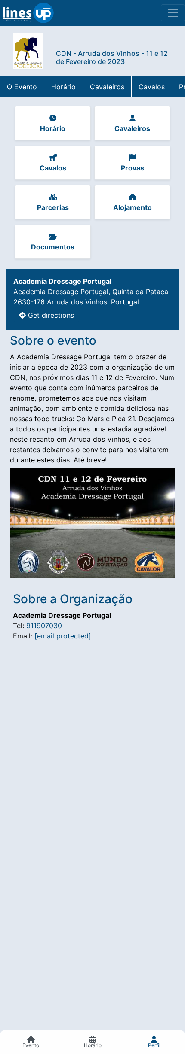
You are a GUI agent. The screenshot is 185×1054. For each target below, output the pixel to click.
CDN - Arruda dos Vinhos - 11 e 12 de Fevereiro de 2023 (112, 57)
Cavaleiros (107, 86)
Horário (63, 86)
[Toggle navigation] (173, 12)
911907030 (44, 625)
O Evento (22, 86)
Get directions (50, 315)
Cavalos (152, 86)
